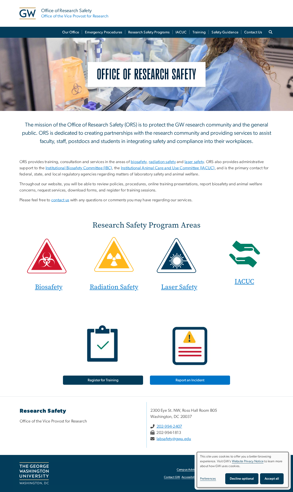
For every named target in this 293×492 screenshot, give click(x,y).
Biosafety (48, 286)
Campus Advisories (189, 469)
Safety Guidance (225, 32)
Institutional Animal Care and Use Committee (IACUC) (168, 168)
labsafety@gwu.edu (174, 439)
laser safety (194, 162)
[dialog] (242, 469)
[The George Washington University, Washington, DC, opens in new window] (34, 473)
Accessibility (190, 477)
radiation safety (162, 162)
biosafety (138, 162)
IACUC (181, 32)
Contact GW (172, 477)
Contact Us (253, 32)
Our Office (70, 32)
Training (199, 32)
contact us (60, 200)
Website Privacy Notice (248, 461)
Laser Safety (179, 286)
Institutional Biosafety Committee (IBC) (79, 168)
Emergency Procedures (103, 32)
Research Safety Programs (149, 32)
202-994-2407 (169, 427)
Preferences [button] (208, 478)
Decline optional (242, 478)
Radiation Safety (114, 286)
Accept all (272, 478)
